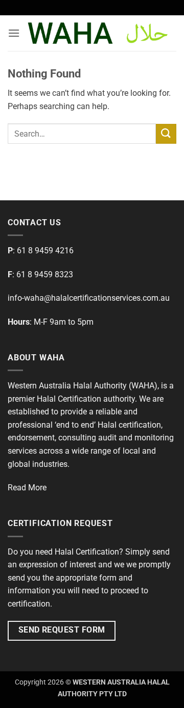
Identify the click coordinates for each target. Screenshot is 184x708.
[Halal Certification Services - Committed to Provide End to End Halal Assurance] (98, 33)
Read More (27, 487)
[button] (14, 32)
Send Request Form (61, 630)
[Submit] (166, 134)
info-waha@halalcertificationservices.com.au (89, 298)
